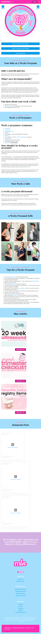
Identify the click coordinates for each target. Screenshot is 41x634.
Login (34, 1)
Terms (32, 627)
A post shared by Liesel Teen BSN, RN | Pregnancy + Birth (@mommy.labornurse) (16, 493)
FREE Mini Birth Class (20, 581)
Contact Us (20, 606)
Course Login (20, 608)
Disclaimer (28, 627)
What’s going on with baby (20, 43)
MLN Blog (20, 610)
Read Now (19, 349)
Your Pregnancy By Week (20, 612)
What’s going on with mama (20, 48)
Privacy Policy (7, 629)
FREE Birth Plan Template (20, 591)
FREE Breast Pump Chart (20, 595)
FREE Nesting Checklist (20, 593)
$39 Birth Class (20, 579)
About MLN (20, 604)
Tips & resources (20, 53)
